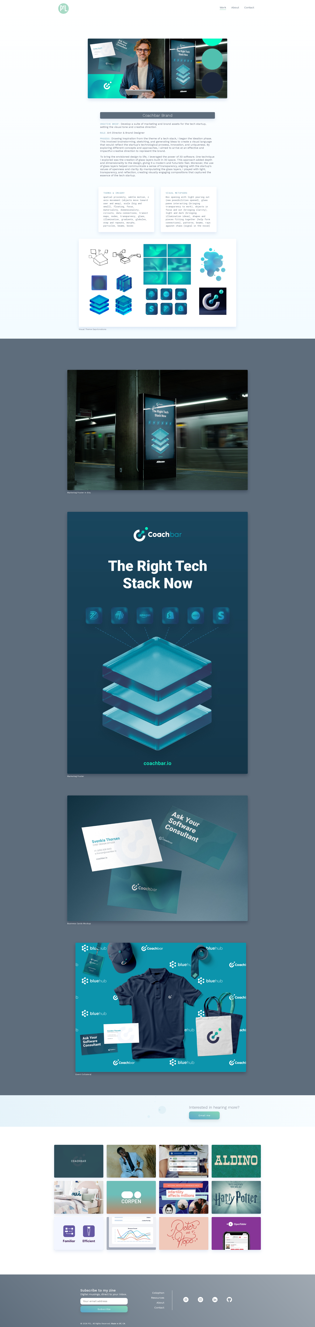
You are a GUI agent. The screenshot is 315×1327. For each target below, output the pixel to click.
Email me (204, 1115)
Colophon (158, 1292)
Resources (157, 1297)
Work (223, 7)
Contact (249, 7)
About (235, 7)
